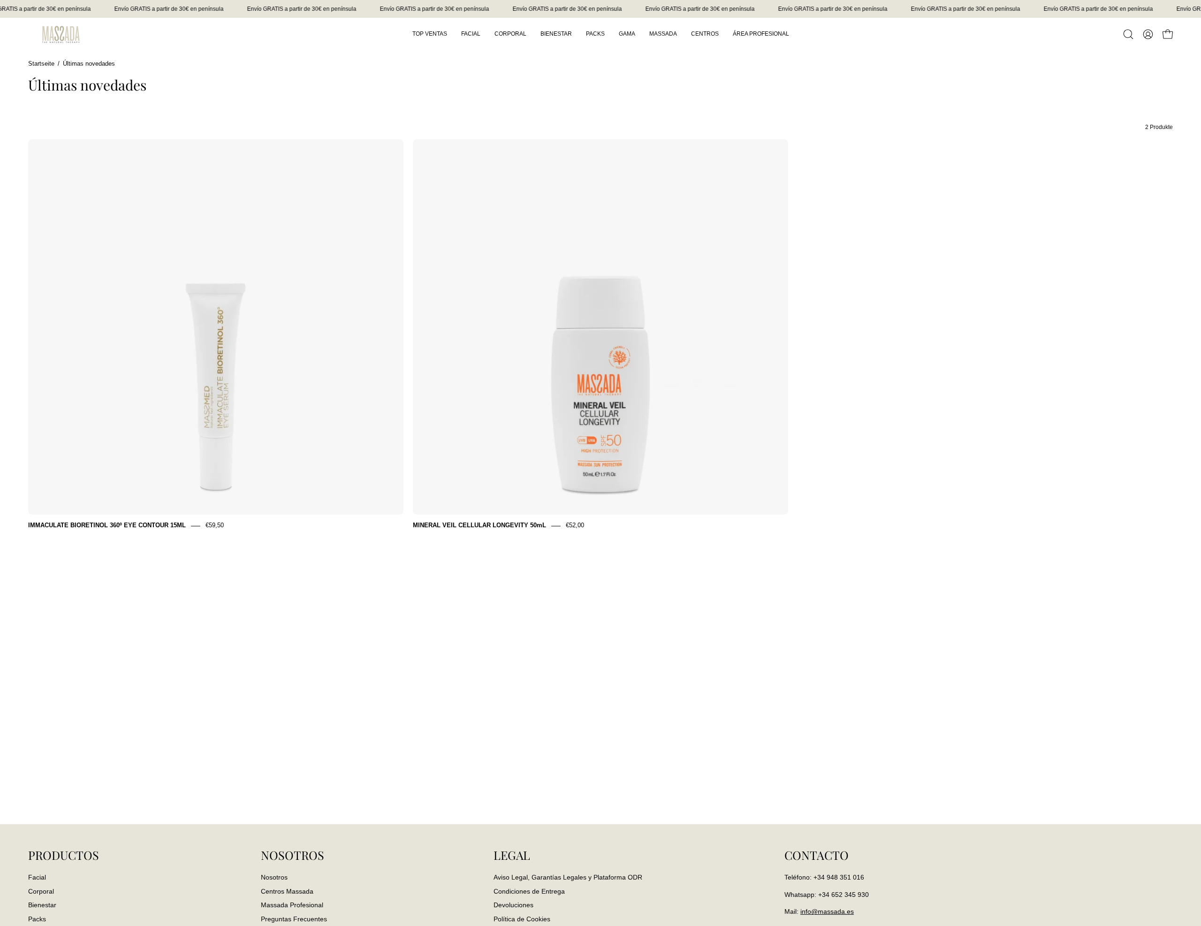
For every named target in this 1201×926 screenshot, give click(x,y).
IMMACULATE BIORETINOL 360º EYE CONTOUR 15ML (107, 525)
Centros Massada (287, 891)
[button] (1128, 34)
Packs (37, 919)
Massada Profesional (292, 905)
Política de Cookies (522, 919)
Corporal (41, 891)
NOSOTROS (292, 855)
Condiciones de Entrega (529, 891)
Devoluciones (513, 905)
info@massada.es (827, 911)
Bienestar (42, 905)
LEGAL (512, 855)
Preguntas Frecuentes (294, 919)
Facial (37, 877)
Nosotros (274, 877)
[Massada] (61, 34)
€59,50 (214, 525)
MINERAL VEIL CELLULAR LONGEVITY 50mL (479, 525)
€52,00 (575, 525)
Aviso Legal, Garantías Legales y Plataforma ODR (568, 877)
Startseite (41, 64)
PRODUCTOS (63, 855)
